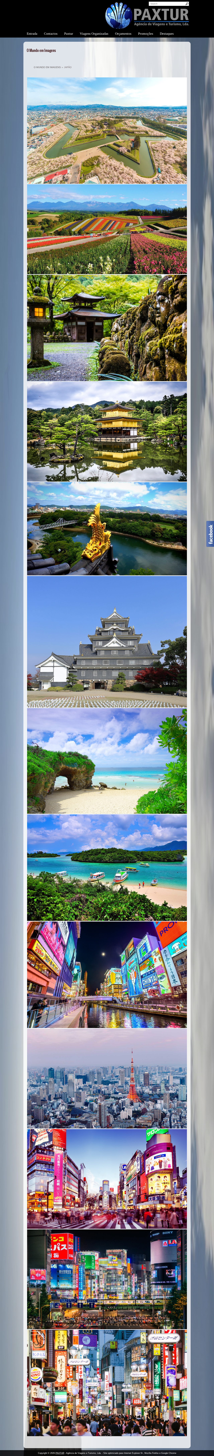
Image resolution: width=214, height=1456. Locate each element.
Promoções (145, 33)
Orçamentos (123, 33)
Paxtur (68, 33)
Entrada (32, 33)
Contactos (51, 33)
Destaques (167, 33)
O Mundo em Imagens (47, 67)
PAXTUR (60, 1453)
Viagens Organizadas (94, 33)
